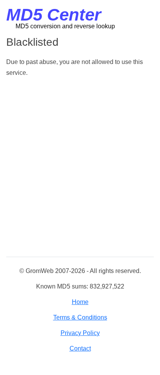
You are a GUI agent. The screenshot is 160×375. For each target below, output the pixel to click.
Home (80, 302)
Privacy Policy (80, 333)
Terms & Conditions (80, 317)
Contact (80, 348)
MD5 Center (53, 14)
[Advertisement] (80, 167)
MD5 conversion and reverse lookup (65, 26)
